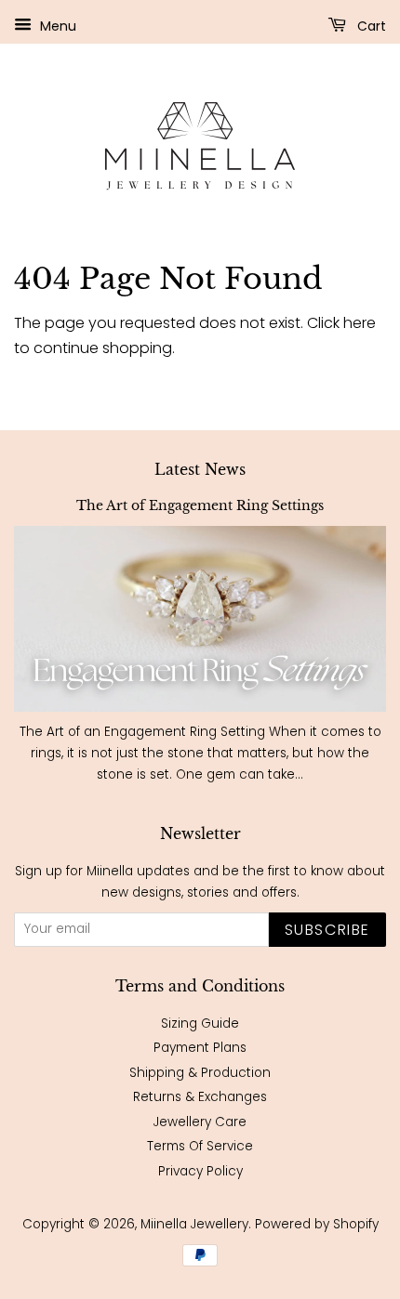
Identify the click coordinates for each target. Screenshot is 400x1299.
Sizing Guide (200, 1023)
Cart (369, 26)
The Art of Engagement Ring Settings (200, 506)
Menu (56, 26)
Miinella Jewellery (194, 1224)
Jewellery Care (200, 1122)
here (359, 323)
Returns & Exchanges (200, 1097)
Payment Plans (200, 1047)
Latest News (200, 469)
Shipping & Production (200, 1073)
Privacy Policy (200, 1171)
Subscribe (327, 929)
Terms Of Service (200, 1146)
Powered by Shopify (317, 1224)
